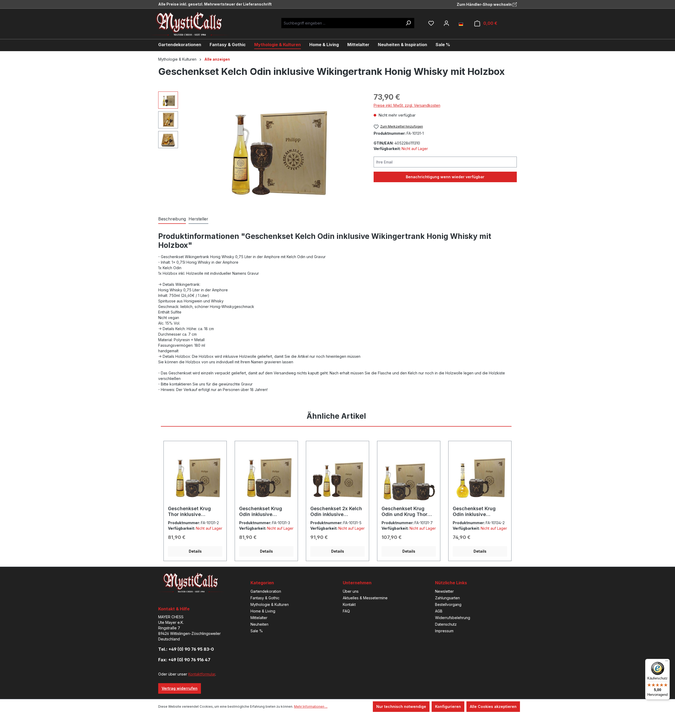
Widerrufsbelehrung (452, 617)
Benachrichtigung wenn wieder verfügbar (445, 177)
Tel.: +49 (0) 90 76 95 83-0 (186, 649)
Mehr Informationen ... (310, 706)
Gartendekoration (265, 591)
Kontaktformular (201, 674)
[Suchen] (408, 23)
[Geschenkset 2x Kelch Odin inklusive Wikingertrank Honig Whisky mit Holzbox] (337, 475)
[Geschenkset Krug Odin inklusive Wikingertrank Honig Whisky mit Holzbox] (266, 475)
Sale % (256, 631)
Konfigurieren (448, 706)
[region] (260, 148)
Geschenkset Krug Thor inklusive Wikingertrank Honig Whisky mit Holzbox (192, 511)
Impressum (444, 631)
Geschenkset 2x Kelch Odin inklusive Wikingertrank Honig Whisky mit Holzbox (336, 511)
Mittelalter (258, 617)
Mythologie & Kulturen (269, 604)
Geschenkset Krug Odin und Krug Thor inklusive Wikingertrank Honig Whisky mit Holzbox (406, 511)
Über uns (351, 591)
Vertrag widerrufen (179, 688)
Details (195, 551)
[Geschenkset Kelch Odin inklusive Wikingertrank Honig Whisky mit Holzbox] (273, 148)
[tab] (172, 219)
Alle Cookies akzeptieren (493, 706)
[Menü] (666, 662)
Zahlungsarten (447, 598)
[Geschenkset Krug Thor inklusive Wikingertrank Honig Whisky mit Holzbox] (195, 475)
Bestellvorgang (448, 604)
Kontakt (349, 604)
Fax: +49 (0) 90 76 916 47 (184, 659)
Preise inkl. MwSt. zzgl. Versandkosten (407, 105)
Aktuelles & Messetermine (365, 598)
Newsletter (444, 591)
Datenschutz (446, 624)
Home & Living (262, 611)
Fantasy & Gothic (264, 598)
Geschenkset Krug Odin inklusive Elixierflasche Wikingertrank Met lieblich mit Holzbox (475, 511)
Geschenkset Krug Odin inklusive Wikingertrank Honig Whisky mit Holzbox (263, 511)
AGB (438, 611)
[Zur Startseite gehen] (193, 23)
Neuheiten (259, 624)
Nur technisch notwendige (401, 706)
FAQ (346, 611)
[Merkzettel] (431, 23)
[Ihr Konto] (446, 23)
